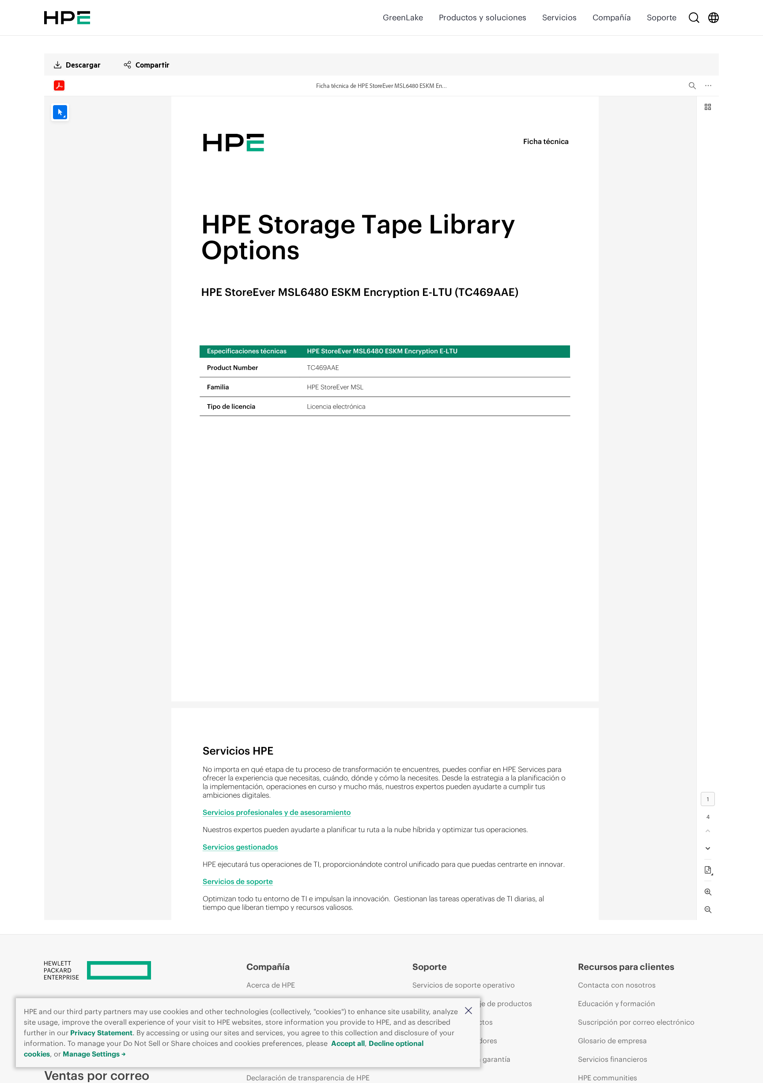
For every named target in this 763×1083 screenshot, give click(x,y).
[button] (468, 1011)
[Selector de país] (713, 17)
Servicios (559, 17)
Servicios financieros (612, 1059)
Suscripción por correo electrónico (636, 1022)
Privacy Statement (101, 1032)
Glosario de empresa (612, 1040)
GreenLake (403, 17)
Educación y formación (616, 1003)
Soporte (661, 17)
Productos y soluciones (482, 17)
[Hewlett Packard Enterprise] (67, 17)
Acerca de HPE (270, 985)
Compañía (612, 17)
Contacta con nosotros (617, 985)
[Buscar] (694, 17)
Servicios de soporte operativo (463, 985)
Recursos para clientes (626, 966)
